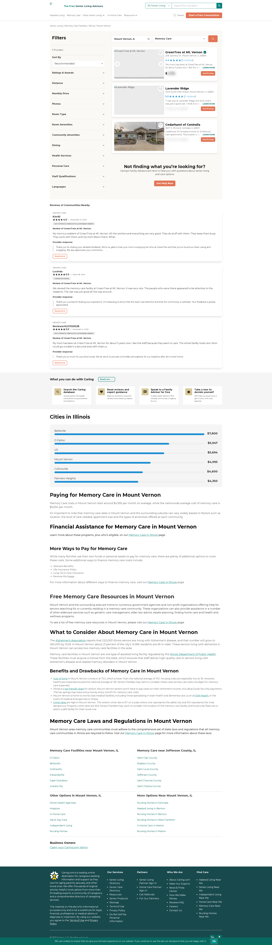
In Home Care (57, 814)
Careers (173, 906)
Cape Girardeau (59, 780)
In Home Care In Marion (150, 825)
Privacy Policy (117, 910)
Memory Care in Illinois (143, 535)
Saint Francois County (149, 780)
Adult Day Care (58, 820)
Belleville (55, 763)
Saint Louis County (147, 769)
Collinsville (56, 769)
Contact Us (175, 910)
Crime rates (60, 702)
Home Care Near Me (210, 902)
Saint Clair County (147, 757)
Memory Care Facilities (75, 26)
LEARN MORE (209, 68)
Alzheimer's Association (71, 640)
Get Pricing (208, 73)
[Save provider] (160, 53)
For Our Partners (149, 898)
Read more (60, 256)
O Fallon (55, 757)
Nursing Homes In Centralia (152, 802)
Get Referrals (146, 894)
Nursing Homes (58, 831)
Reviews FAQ (176, 902)
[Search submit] (213, 38)
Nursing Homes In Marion (151, 831)
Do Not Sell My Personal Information (118, 918)
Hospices (55, 808)
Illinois (92, 26)
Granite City (56, 786)
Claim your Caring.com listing (69, 847)
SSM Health (202, 695)
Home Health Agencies (63, 802)
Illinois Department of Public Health (193, 654)
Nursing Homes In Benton (152, 814)
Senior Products (119, 898)
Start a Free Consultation (204, 15)
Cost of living (60, 678)
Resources (115, 894)
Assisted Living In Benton (151, 808)
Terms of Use (77, 920)
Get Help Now (164, 183)
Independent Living (61, 825)
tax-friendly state (74, 688)
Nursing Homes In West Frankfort (156, 820)
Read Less (105, 379)
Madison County (146, 763)
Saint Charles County (149, 786)
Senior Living (56, 26)
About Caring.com (179, 879)
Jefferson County (147, 775)
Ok (214, 941)
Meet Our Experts (179, 883)
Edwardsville (57, 775)
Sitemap (114, 902)
